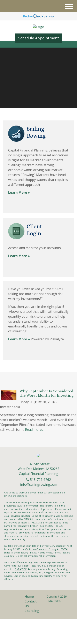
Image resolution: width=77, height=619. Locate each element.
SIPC (24, 569)
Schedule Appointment (38, 38)
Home (29, 596)
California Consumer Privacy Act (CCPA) (46, 549)
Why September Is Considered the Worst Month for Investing (47, 393)
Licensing (32, 610)
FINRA (18, 569)
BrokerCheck (20, 495)
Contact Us (31, 603)
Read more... (34, 429)
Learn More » (19, 192)
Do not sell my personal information (36, 555)
